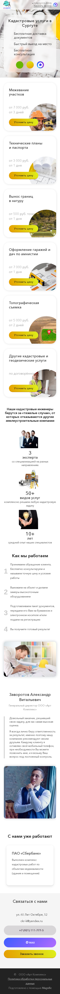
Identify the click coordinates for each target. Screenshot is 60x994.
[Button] (30, 65)
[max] (55, 5)
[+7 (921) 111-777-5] (19, 65)
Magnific (47, 988)
